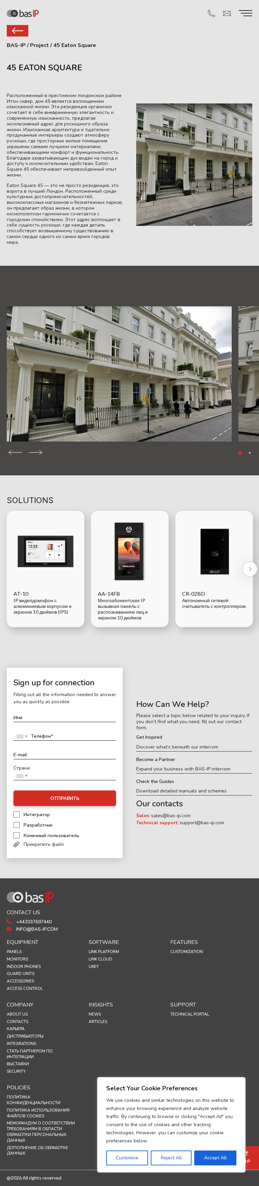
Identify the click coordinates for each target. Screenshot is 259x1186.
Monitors (17, 959)
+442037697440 (33, 922)
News (95, 1014)
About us (17, 1014)
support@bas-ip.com (202, 823)
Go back (17, 31)
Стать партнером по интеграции (30, 1054)
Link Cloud (100, 959)
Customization (186, 951)
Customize (127, 1158)
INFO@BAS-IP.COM (36, 929)
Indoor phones (24, 966)
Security (16, 1071)
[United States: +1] (21, 736)
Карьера (16, 1028)
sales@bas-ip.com (171, 815)
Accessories (20, 981)
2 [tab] (250, 453)
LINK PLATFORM (104, 951)
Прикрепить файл (44, 844)
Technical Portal (189, 1014)
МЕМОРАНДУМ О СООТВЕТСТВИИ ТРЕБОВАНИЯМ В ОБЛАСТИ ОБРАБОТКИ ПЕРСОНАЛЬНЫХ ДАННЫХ (41, 1131)
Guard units (20, 973)
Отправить (64, 798)
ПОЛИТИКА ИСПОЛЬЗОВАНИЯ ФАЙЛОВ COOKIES (38, 1113)
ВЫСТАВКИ (18, 1064)
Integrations (21, 1043)
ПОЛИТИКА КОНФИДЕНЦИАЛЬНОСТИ (33, 1100)
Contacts (17, 1021)
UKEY (94, 966)
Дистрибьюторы (25, 1036)
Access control (25, 988)
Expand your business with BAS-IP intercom (183, 769)
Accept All (215, 1158)
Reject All (171, 1158)
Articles (98, 1021)
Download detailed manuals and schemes (181, 791)
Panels (14, 951)
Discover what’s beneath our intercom (177, 747)
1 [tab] (240, 453)
